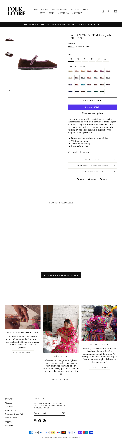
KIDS (42, 13)
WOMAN (75, 9)
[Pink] (108, 71)
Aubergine (83, 77)
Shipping (71, 46)
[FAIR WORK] (61, 329)
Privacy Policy (10, 410)
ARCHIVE (77, 13)
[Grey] (96, 85)
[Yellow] (83, 71)
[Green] (96, 78)
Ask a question (92, 171)
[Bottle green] (70, 85)
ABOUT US (63, 13)
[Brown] (77, 78)
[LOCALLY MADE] (99, 323)
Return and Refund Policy (14, 414)
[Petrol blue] (83, 85)
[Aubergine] (83, 78)
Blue (70, 91)
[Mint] (70, 78)
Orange (89, 70)
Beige (70, 70)
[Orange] (89, 71)
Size (71, 55)
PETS (51, 13)
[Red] (96, 71)
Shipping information (92, 165)
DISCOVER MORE (22, 352)
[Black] (108, 78)
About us (8, 403)
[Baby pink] (77, 71)
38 (85, 59)
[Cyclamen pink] (102, 71)
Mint (70, 77)
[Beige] (70, 71)
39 (92, 59)
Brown (76, 77)
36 (71, 59)
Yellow (83, 70)
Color (76, 66)
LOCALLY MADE (99, 367)
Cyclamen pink (102, 70)
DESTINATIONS (59, 9)
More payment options (92, 113)
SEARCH (9, 399)
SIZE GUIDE (92, 160)
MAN (85, 9)
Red (95, 70)
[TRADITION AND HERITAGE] (23, 317)
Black (108, 77)
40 (99, 59)
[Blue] (70, 92)
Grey (95, 84)
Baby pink (76, 70)
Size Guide (9, 425)
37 (78, 59)
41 (105, 59)
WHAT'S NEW (41, 9)
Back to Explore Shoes (62, 275)
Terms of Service (11, 418)
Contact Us (9, 407)
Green (95, 77)
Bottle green (70, 84)
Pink (108, 70)
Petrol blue (83, 84)
